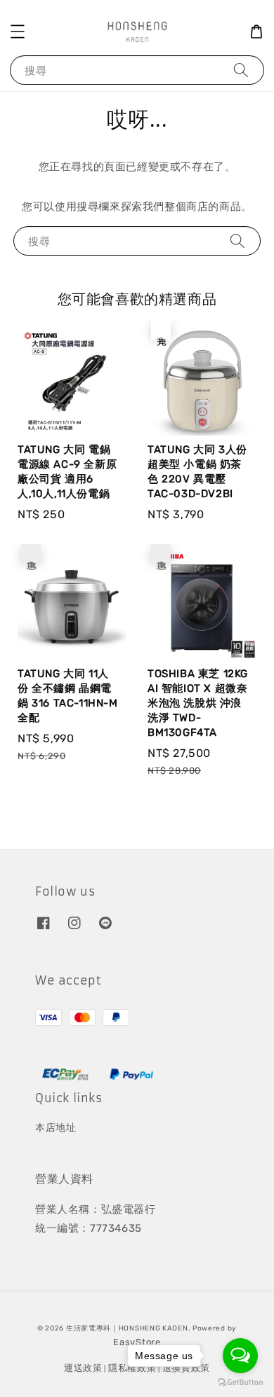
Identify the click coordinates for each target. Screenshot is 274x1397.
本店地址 (55, 1128)
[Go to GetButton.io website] (240, 1382)
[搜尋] (240, 69)
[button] (17, 31)
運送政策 (83, 1368)
